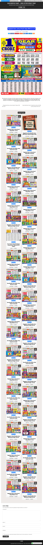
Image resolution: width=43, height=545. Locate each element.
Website (4, 530)
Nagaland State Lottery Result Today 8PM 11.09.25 (13, 130)
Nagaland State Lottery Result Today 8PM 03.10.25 (13, 494)
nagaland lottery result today (21, 100)
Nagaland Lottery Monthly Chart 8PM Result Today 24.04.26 (29, 344)
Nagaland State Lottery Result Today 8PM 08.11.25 (29, 172)
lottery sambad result (26, 99)
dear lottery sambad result (15, 99)
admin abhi (11, 170)
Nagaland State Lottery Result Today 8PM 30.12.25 (29, 248)
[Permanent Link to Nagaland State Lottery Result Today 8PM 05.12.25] (21, 65)
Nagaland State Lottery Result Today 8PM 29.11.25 (13, 187)
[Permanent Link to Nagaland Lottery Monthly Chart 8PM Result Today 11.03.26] (13, 159)
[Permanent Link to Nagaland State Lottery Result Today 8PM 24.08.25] (29, 296)
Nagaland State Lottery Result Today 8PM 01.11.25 (13, 456)
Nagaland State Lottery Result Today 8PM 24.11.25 (13, 265)
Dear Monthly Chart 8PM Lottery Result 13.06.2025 (13, 398)
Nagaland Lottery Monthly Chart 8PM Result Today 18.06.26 (13, 437)
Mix (34, 33)
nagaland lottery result (12, 100)
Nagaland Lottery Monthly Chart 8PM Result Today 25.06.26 (29, 420)
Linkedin (31, 33)
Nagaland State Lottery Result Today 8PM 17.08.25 (29, 191)
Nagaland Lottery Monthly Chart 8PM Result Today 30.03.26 (29, 325)
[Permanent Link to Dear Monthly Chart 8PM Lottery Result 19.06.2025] (13, 293)
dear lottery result (13, 98)
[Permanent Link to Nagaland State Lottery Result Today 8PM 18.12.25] (29, 430)
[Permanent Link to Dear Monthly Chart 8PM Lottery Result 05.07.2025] (13, 408)
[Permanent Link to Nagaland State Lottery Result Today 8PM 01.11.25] (13, 446)
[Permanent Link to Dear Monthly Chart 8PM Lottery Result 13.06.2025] (13, 389)
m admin (11, 248)
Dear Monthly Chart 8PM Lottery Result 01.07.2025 (13, 341)
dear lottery (7, 98)
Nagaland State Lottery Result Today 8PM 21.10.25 (29, 229)
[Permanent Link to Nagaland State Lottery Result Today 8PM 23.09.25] (13, 370)
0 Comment (16, 132)
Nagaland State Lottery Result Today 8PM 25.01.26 (13, 322)
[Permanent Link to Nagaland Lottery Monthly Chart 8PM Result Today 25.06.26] (29, 411)
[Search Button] (24, 7)
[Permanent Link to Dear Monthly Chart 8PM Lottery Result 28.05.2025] (29, 353)
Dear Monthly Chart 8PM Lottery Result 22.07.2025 (29, 458)
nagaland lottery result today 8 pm (32, 100)
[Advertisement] (21, 17)
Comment (5, 509)
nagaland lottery (5, 100)
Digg (27, 33)
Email (4, 526)
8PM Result (13, 127)
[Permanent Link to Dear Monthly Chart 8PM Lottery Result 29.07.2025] (13, 139)
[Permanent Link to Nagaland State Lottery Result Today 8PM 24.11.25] (13, 255)
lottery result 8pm (15, 99)
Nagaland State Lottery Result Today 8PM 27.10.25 (29, 210)
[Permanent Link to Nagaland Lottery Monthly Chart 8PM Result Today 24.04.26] (29, 334)
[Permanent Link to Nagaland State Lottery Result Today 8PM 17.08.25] (29, 181)
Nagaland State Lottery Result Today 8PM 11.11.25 (29, 267)
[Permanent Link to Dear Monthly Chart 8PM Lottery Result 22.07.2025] (29, 449)
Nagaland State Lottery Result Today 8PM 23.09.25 (13, 379)
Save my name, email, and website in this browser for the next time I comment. (18, 534)
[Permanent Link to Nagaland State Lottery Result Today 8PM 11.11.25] (29, 258)
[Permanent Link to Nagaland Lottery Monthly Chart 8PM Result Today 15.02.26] (29, 468)
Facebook (12, 33)
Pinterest (17, 33)
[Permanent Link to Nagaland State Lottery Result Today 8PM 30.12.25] (29, 239)
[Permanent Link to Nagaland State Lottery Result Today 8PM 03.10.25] (13, 484)
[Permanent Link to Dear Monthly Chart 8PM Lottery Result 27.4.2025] (13, 274)
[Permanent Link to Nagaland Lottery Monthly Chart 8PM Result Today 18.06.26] (13, 427)
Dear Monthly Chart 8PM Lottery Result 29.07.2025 (13, 149)
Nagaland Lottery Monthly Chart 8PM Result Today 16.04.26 (13, 225)
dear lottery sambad (8, 99)
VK (24, 33)
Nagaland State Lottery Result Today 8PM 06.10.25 (13, 206)
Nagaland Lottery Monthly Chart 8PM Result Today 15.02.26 (29, 477)
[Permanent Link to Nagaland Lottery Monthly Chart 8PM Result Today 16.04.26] (13, 216)
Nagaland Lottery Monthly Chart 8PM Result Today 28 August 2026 (29, 134)
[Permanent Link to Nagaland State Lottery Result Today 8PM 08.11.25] (29, 162)
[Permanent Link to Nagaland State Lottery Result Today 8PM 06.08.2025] (29, 392)
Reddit (21, 33)
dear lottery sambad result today (25, 99)
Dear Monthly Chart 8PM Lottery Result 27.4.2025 (13, 284)
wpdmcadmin (11, 132)
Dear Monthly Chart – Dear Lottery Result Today (21, 3)
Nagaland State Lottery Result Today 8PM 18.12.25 (29, 439)
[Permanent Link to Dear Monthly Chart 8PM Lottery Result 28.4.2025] (13, 465)
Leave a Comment (25, 31)
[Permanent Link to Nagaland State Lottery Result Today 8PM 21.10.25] (29, 220)
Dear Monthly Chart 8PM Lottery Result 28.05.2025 (29, 363)
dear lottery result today (28, 98)
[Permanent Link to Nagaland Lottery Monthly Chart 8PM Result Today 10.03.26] (13, 351)
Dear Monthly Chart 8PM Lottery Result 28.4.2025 (13, 475)
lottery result (9, 99)
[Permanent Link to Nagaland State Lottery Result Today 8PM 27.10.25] (29, 201)
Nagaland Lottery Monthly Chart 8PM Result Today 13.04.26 (29, 382)
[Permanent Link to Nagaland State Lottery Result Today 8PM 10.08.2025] (29, 143)
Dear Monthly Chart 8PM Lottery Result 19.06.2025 (13, 303)
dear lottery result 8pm (20, 98)
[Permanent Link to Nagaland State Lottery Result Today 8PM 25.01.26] (13, 313)
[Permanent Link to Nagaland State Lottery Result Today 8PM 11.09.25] (13, 120)
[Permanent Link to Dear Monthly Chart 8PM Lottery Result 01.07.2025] (13, 332)
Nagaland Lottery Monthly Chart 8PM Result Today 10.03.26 (13, 360)
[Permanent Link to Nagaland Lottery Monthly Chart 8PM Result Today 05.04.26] (29, 487)
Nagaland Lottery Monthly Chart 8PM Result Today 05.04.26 (29, 496)
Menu (21, 7)
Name (4, 522)
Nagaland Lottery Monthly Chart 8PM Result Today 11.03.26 (13, 168)
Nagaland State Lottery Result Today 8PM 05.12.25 (21, 28)
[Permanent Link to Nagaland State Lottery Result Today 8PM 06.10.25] (13, 197)
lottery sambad (20, 99)
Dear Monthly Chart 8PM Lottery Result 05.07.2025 (13, 417)
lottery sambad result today (35, 99)
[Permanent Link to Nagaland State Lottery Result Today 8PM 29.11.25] (13, 178)
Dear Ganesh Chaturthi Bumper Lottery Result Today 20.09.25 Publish (13, 245)
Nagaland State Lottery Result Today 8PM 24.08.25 (29, 305)
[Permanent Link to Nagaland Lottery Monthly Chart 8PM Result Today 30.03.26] (29, 315)
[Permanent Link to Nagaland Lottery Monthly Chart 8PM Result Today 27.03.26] (29, 277)
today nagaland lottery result (24, 101)
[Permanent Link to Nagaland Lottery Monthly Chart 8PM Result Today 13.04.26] (29, 372)
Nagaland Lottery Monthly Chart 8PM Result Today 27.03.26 (29, 286)
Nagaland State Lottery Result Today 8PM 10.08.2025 (29, 153)
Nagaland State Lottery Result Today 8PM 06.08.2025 (29, 401)
